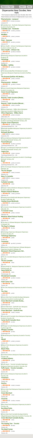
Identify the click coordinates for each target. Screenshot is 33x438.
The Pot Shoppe (6, 171)
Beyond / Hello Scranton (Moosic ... (13, 103)
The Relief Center (7, 429)
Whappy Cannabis (7, 330)
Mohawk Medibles (7, 132)
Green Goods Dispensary (9, 92)
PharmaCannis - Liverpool (9, 19)
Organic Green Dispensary (10, 123)
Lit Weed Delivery (7, 358)
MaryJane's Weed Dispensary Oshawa (13, 251)
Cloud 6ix (4, 399)
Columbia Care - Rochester (10, 29)
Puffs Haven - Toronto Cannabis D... (13, 368)
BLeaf (3, 161)
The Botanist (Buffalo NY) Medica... (13, 77)
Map (29, 7)
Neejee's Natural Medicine (10, 192)
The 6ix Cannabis (6, 261)
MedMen (4, 34)
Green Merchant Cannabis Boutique (13, 301)
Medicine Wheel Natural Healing (12, 217)
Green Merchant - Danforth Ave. (12, 310)
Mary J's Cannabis (7, 176)
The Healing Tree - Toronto (10, 424)
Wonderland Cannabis (8, 276)
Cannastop (4, 241)
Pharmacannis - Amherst (9, 82)
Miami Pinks (5, 349)
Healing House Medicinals (9, 201)
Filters (22, 7)
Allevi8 (3, 339)
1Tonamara (4, 378)
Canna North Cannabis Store (10, 320)
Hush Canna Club (6, 282)
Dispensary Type (7, 7)
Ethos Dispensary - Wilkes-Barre (12, 113)
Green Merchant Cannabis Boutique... (13, 418)
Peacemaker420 (6, 142)
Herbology (4, 59)
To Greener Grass (7, 211)
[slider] (6, 21)
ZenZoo (4, 383)
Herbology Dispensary (8, 236)
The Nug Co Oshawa (8, 226)
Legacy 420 (5, 151)
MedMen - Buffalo (7, 65)
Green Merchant (6, 393)
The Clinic (4, 291)
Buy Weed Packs (6, 408)
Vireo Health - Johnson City (10, 50)
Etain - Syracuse (6, 40)
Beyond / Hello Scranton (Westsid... (13, 98)
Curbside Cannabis (7, 182)
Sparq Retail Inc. (6, 270)
